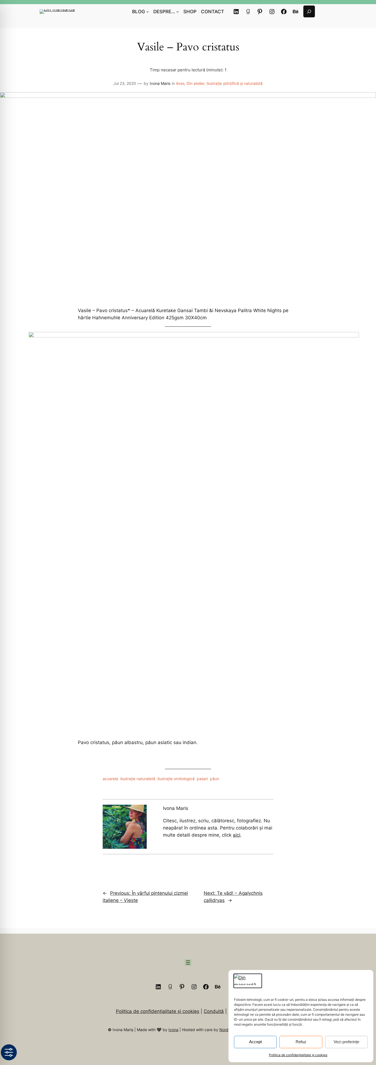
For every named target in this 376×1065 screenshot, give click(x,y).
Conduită (214, 1011)
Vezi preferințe (346, 1041)
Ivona (173, 1029)
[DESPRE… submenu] (177, 11)
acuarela (110, 778)
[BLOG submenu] (147, 11)
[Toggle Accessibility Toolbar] (8, 1052)
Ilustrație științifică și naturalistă (234, 83)
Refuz (301, 1041)
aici (236, 835)
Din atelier (195, 83)
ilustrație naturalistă (137, 778)
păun (214, 778)
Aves (180, 83)
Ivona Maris (160, 83)
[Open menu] (188, 962)
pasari (202, 778)
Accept (255, 1041)
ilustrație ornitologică (176, 778)
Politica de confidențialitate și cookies (298, 1055)
